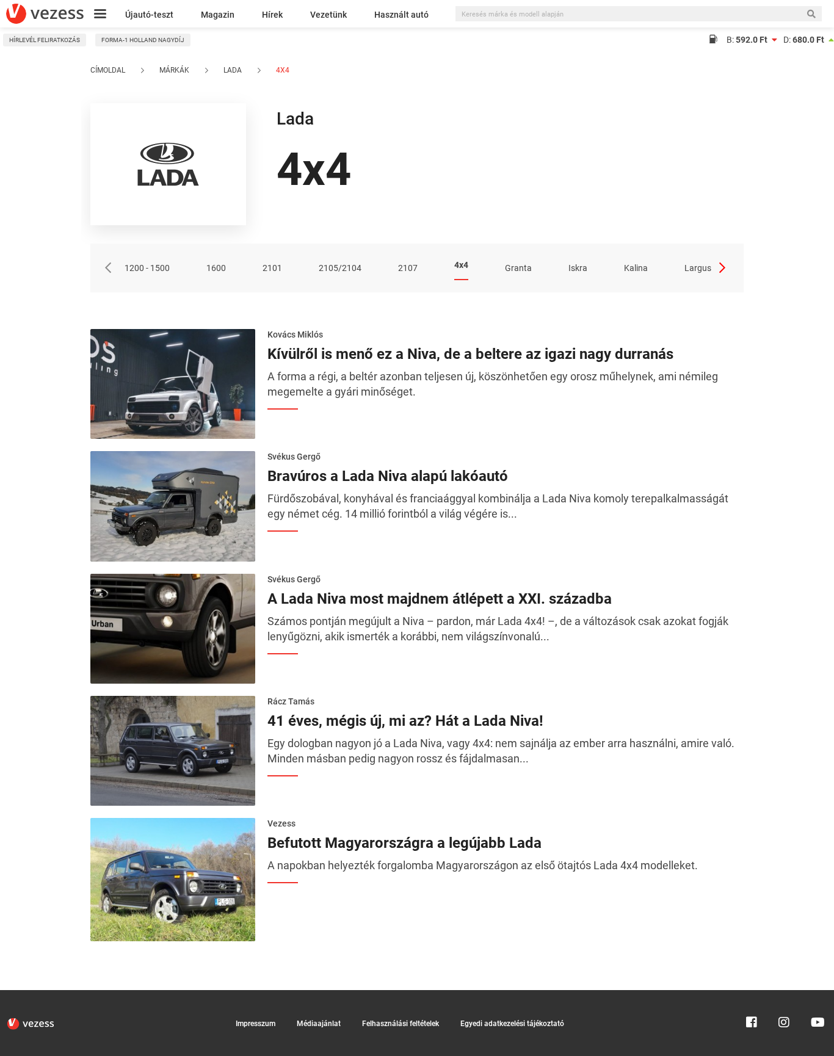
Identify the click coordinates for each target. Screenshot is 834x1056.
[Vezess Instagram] (783, 995)
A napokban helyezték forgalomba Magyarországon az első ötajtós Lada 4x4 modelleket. (482, 865)
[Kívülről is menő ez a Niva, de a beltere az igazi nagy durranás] (172, 382)
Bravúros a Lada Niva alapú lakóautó (387, 476)
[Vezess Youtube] (816, 995)
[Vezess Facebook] (751, 995)
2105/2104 (340, 268)
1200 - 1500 (147, 268)
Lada (233, 70)
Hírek (272, 15)
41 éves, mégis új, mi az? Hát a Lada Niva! (405, 720)
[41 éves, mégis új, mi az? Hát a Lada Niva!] (172, 749)
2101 (272, 268)
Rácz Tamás (290, 701)
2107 (408, 268)
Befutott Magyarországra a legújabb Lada (404, 843)
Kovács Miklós (295, 334)
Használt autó (401, 15)
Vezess (281, 823)
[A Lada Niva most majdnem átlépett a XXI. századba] (172, 627)
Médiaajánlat (319, 1023)
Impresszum (255, 1023)
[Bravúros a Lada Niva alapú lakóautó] (172, 505)
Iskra (577, 268)
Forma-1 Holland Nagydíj (142, 40)
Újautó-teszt (149, 15)
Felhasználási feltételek (400, 1023)
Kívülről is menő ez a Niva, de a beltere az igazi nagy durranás (470, 354)
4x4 (281, 70)
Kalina (636, 268)
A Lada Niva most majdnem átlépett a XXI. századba (439, 598)
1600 (216, 268)
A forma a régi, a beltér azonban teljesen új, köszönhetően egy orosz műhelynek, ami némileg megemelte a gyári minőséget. (492, 384)
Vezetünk (328, 15)
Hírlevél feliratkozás (44, 40)
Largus (697, 268)
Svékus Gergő (294, 456)
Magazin (217, 15)
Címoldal (107, 70)
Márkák (174, 70)
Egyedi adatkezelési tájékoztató (512, 1023)
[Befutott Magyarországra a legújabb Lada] (172, 878)
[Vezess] (45, 13)
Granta (518, 268)
